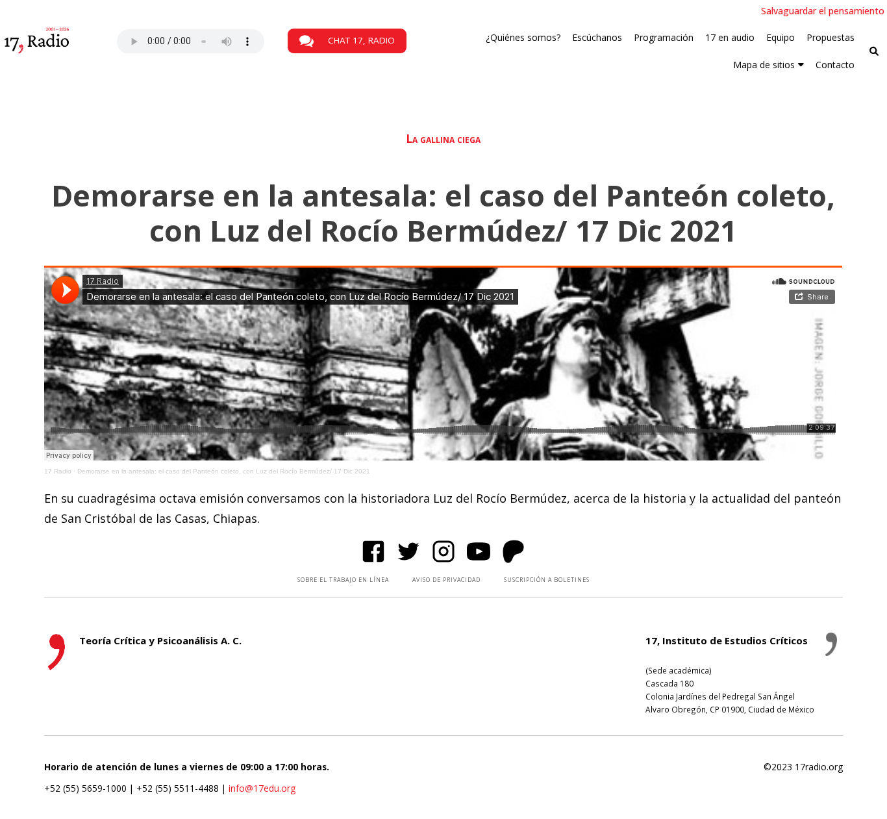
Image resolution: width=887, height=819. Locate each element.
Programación (663, 37)
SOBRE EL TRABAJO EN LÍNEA (343, 579)
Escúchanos (597, 37)
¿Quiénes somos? (523, 37)
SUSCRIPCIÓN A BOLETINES (547, 579)
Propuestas (830, 37)
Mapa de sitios (764, 64)
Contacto (835, 64)
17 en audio (730, 37)
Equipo (780, 37)
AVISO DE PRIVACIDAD (446, 579)
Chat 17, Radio (360, 40)
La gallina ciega (443, 138)
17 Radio (57, 471)
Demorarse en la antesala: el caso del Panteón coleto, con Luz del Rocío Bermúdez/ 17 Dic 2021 (223, 471)
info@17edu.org (262, 788)
